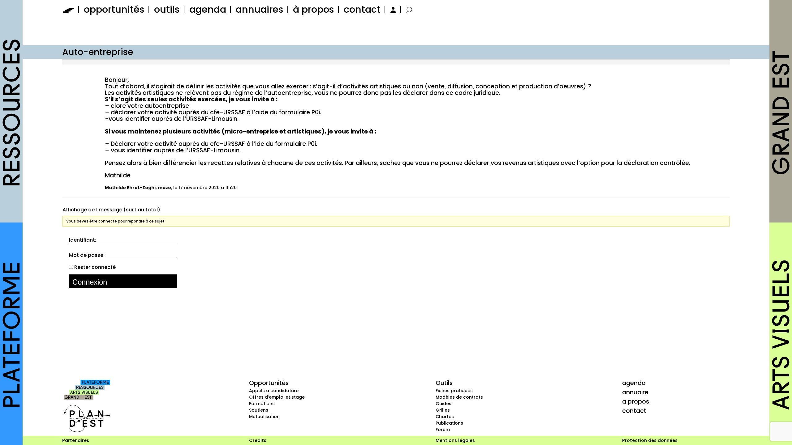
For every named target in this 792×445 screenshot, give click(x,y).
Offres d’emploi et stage (277, 397)
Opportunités (269, 383)
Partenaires (75, 440)
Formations (262, 403)
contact (362, 9)
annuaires (259, 9)
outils (167, 9)
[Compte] (392, 9)
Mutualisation (264, 416)
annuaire (635, 392)
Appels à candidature (274, 391)
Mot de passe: (87, 255)
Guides (443, 403)
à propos (313, 9)
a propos (635, 401)
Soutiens (258, 410)
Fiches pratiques (454, 391)
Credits (257, 440)
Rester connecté (95, 267)
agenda (207, 9)
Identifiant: (82, 240)
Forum (443, 429)
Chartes (445, 416)
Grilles (443, 410)
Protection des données (650, 440)
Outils (444, 383)
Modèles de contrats (459, 397)
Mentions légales (455, 440)
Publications (449, 423)
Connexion (89, 282)
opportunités (114, 9)
